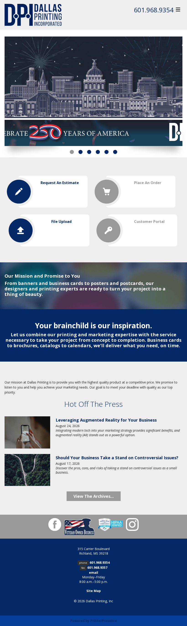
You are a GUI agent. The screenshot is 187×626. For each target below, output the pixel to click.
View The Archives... (93, 496)
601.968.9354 (154, 9)
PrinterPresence (103, 620)
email (93, 572)
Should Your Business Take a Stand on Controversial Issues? (117, 457)
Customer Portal (149, 221)
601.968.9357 (97, 567)
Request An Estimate (60, 182)
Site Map (93, 591)
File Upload (61, 221)
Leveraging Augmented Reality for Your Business (106, 420)
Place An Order (147, 182)
